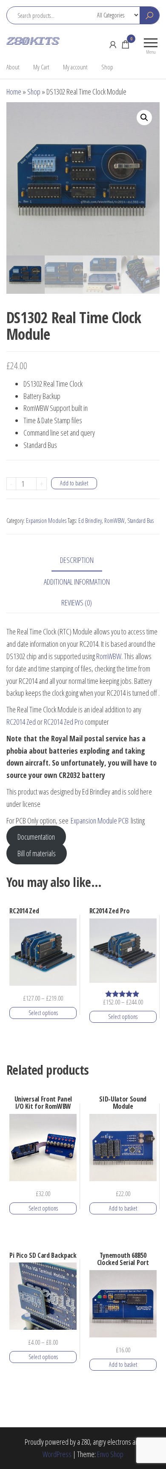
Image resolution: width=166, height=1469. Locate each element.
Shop (107, 67)
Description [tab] (77, 560)
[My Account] (113, 44)
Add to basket (74, 483)
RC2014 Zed (21, 722)
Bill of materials (36, 853)
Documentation (36, 837)
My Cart (41, 67)
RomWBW (114, 520)
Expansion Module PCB (100, 820)
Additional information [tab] (77, 582)
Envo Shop (110, 1454)
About (12, 67)
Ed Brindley (90, 520)
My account (75, 67)
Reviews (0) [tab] (76, 602)
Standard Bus (140, 520)
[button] (144, 117)
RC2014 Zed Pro (63, 722)
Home (13, 91)
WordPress (57, 1454)
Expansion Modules (46, 520)
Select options (43, 1013)
